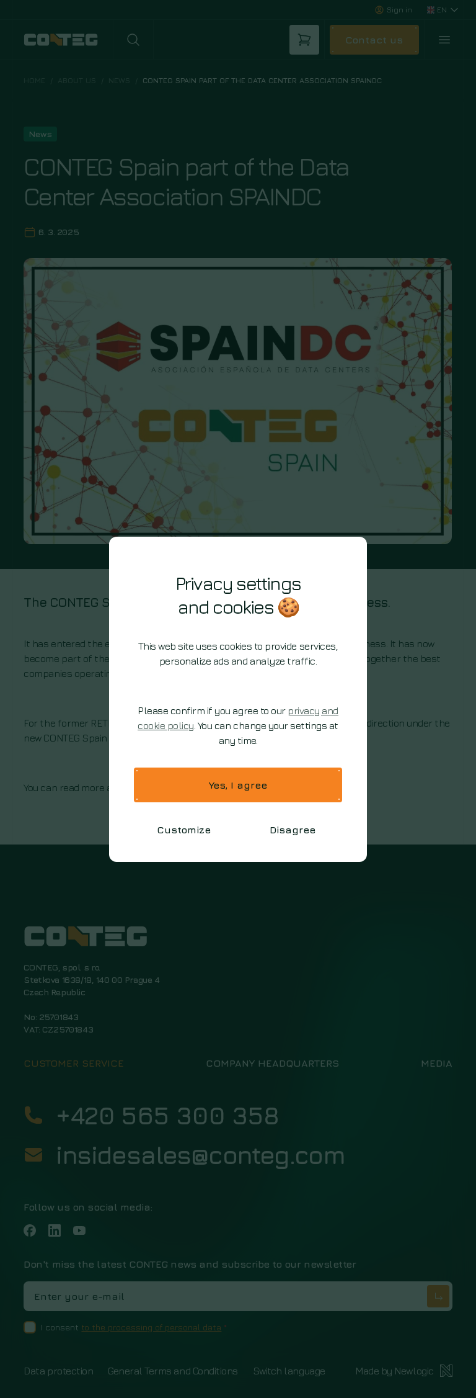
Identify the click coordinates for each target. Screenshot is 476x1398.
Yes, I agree (238, 785)
